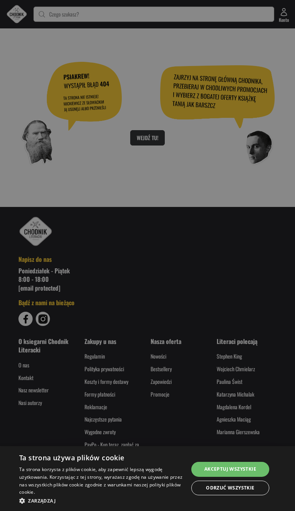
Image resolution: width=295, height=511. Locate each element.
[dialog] (147, 478)
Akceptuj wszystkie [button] (230, 469)
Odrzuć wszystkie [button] (230, 488)
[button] (101, 500)
